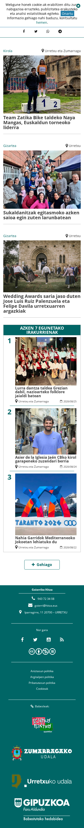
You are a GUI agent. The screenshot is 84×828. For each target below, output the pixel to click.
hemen (41, 22)
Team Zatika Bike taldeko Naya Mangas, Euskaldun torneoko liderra (39, 122)
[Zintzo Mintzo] (42, 724)
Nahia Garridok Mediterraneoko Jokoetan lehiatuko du (45, 539)
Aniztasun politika (42, 671)
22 (75, 547)
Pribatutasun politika (42, 683)
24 (75, 466)
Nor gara (42, 630)
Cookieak (42, 689)
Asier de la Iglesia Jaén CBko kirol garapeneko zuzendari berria (45, 459)
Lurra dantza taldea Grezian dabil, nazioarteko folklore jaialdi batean (41, 391)
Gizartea (9, 145)
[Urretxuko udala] (42, 781)
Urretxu (75, 145)
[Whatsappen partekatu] (48, 31)
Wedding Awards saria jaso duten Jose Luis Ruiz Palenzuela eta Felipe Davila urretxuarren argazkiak (41, 303)
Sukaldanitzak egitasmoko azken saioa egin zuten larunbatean (41, 215)
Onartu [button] (67, 13)
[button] (78, 5)
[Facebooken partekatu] (23, 31)
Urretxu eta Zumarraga (63, 51)
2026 (66, 401)
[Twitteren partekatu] (36, 31)
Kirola (7, 51)
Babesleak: (42, 706)
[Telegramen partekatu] (60, 31)
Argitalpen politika (42, 677)
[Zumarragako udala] (42, 753)
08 (71, 401)
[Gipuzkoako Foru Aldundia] (42, 809)
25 (75, 401)
